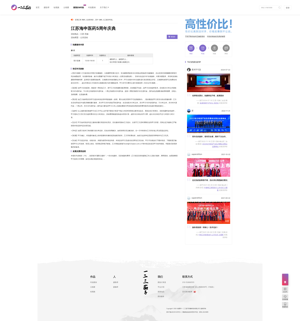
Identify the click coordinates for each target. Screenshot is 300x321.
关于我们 (103, 7)
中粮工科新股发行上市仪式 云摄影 (211, 235)
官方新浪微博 (187, 292)
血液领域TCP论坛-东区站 (209, 103)
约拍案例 (92, 7)
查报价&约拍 (78, 7)
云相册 (66, 7)
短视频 (56, 7)
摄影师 (46, 7)
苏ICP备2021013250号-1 (173, 312)
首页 (37, 7)
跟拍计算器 (162, 282)
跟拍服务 (161, 296)
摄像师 (115, 287)
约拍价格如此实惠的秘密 (216, 36)
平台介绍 (161, 287)
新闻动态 (161, 292)
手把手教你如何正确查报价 (195, 36)
